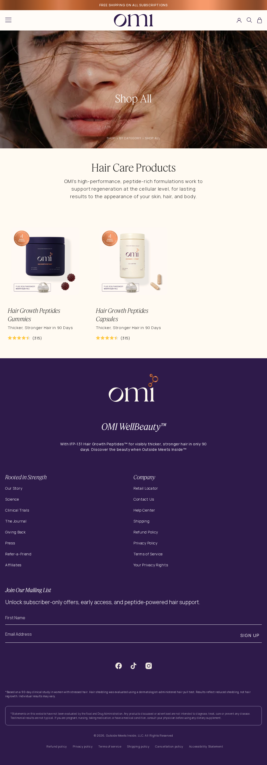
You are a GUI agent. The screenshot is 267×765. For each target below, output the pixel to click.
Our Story (13, 488)
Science (12, 499)
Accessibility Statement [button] (206, 746)
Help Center (144, 510)
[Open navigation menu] (8, 20)
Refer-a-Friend (18, 553)
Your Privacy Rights (151, 565)
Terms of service (109, 746)
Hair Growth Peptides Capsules (122, 315)
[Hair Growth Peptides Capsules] (133, 261)
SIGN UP (250, 635)
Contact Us (144, 499)
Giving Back (15, 532)
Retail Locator (146, 488)
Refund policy (56, 746)
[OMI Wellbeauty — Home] (133, 20)
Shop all (152, 138)
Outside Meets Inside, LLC (124, 735)
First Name (15, 618)
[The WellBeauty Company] (133, 389)
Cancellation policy (169, 746)
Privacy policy (83, 746)
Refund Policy (146, 532)
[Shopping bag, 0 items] (259, 20)
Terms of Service (148, 553)
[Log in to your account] (239, 20)
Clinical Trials (17, 510)
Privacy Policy (145, 543)
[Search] (249, 21)
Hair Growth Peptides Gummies (34, 315)
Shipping (142, 521)
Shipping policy (138, 746)
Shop (111, 138)
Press (10, 543)
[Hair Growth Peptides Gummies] (45, 261)
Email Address (18, 634)
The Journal (16, 521)
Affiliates (13, 564)
